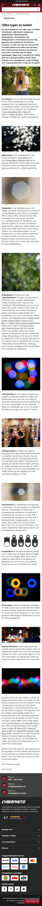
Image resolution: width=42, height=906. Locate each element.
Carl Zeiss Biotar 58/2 (13, 112)
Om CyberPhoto (8, 842)
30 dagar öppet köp (22, 1)
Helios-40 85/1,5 (16, 114)
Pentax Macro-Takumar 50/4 (18, 160)
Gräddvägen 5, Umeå (17, 793)
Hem (3, 14)
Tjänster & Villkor (9, 836)
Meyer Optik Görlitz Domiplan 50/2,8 (24, 323)
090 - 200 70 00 (15, 779)
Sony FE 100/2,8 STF (18, 728)
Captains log (10, 14)
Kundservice (7, 829)
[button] (18, 817)
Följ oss (5, 848)
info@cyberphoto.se (17, 786)
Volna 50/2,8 (23, 158)
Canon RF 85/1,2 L (13, 723)
